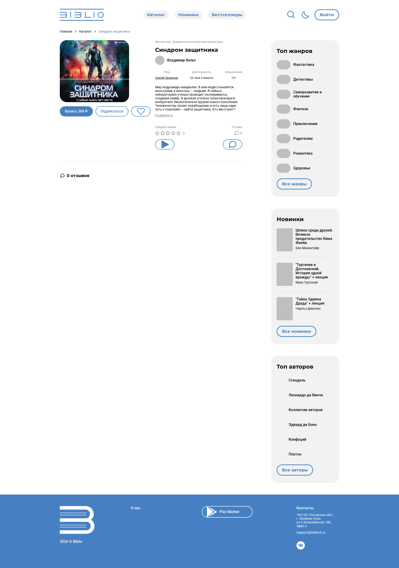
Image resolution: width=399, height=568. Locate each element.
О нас (135, 508)
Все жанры (294, 183)
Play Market (229, 512)
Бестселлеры (227, 14)
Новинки (188, 14)
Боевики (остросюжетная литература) (197, 41)
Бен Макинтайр (307, 248)
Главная (66, 31)
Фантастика (163, 41)
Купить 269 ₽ (76, 111)
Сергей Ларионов (166, 77)
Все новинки (296, 331)
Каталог (156, 14)
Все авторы (295, 470)
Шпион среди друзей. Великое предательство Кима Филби (314, 236)
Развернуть (164, 115)
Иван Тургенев (307, 282)
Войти (327, 14)
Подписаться (112, 111)
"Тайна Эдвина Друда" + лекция (310, 301)
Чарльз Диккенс (308, 308)
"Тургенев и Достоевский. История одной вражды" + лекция (312, 271)
